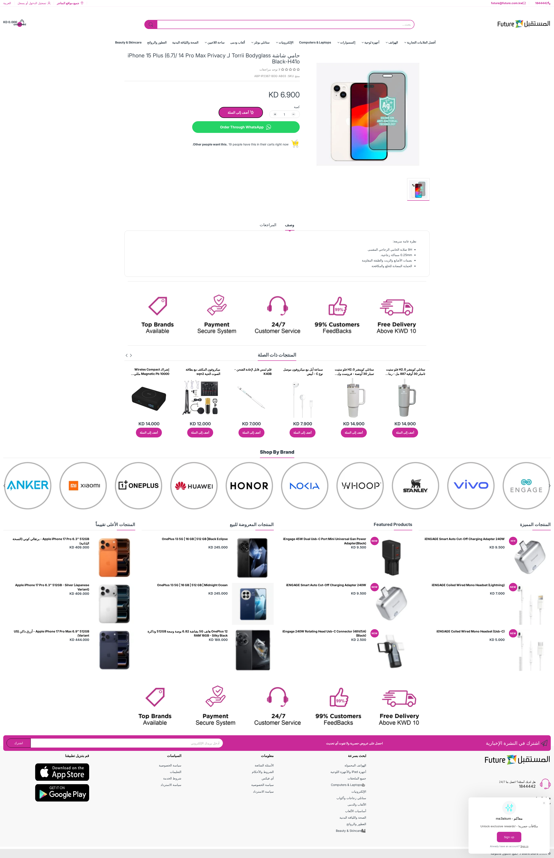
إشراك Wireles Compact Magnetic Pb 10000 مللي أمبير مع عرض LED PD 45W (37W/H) (202, 372)
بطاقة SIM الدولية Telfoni (152, 369)
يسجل (21, 3)
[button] (290, 69)
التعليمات (175, 772)
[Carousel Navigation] (128, 355)
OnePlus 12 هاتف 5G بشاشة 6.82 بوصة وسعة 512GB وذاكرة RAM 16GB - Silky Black (188, 633)
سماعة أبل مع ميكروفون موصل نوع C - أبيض (354, 372)
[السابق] (126, 355)
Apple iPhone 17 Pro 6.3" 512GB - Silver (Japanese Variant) (52, 587)
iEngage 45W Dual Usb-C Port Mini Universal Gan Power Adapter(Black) (324, 541)
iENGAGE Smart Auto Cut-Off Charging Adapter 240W (465, 539)
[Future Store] (524, 22)
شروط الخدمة (172, 778)
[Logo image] (526, 485)
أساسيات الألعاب (355, 811)
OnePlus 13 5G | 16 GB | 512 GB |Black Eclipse (195, 539)
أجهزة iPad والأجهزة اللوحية (348, 772)
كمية (297, 107)
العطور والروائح (356, 824)
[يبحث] (150, 24)
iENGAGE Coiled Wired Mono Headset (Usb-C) (470, 631)
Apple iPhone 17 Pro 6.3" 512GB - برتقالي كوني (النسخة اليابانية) (51, 541)
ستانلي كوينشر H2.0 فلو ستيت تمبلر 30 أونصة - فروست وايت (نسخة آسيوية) (405, 372)
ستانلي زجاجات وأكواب (351, 798)
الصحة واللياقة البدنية (353, 817)
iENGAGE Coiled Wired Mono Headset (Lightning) (468, 585)
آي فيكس (268, 778)
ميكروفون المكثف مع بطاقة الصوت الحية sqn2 (254, 372)
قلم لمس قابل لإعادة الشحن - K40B (304, 372)
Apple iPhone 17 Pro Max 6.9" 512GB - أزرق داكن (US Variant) (51, 633)
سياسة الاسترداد (263, 791)
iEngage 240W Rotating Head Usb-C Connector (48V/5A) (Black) (324, 633)
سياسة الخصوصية (262, 785)
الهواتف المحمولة (355, 765)
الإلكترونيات (358, 791)
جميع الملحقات (357, 778)
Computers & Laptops (346, 785)
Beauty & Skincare (349, 830)
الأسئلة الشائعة (264, 765)
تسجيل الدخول (37, 3)
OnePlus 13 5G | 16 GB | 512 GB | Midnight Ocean (192, 585)
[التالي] (131, 355)
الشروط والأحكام (263, 772)
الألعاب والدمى (357, 804)
